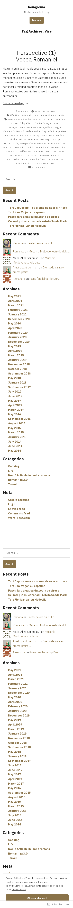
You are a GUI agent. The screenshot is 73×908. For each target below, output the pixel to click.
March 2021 (16, 305)
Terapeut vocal (17, 155)
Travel (12, 484)
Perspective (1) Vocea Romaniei (36, 56)
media (51, 135)
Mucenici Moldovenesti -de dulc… (49, 251)
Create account (18, 500)
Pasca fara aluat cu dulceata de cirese (33, 217)
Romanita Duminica (25, 147)
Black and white (26, 119)
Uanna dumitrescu (37, 159)
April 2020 (15, 328)
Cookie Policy (19, 889)
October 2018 (17, 369)
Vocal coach (29, 163)
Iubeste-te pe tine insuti (16, 135)
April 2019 (15, 351)
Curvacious (59, 119)
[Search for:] (36, 179)
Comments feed (19, 513)
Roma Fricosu (58, 143)
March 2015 (16, 432)
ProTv (47, 143)
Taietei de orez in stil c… (41, 243)
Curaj (49, 119)
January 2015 (17, 437)
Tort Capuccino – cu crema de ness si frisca (37, 208)
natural (22, 139)
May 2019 (14, 346)
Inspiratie (47, 131)
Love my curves (38, 135)
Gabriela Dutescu (12, 131)
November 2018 (19, 364)
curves (15, 123)
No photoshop (52, 139)
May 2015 (14, 428)
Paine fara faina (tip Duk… (44, 279)
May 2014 (14, 450)
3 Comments (38, 167)
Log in (12, 504)
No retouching (11, 143)
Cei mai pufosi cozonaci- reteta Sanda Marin (38, 221)
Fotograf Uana (50, 123)
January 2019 (17, 360)
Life (12, 115)
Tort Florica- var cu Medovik (27, 226)
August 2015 (16, 423)
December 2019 (19, 342)
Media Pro (61, 135)
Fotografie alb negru (50, 127)
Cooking (13, 466)
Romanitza (60, 147)
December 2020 (19, 319)
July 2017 (14, 391)
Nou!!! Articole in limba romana (31, 115)
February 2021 (18, 310)
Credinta (40, 119)
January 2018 (17, 382)
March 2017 (16, 410)
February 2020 (18, 332)
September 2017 (19, 387)
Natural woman (36, 139)
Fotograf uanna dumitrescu (23, 127)
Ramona (18, 243)
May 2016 (14, 414)
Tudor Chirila (12, 159)
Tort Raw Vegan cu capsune (26, 212)
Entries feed (16, 509)
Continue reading (13, 103)
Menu (38, 20)
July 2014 (14, 441)
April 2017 (15, 405)
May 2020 (14, 323)
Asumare (12, 119)
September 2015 (19, 419)
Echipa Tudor (26, 123)
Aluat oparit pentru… (25, 267)
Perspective (26, 143)
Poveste (38, 143)
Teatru (61, 151)
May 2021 (14, 296)
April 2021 (15, 301)
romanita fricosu (45, 147)
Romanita (23, 111)
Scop (15, 151)
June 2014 (15, 446)
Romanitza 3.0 (55, 115)
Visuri (19, 163)
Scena (8, 151)
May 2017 (14, 401)
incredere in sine (32, 131)
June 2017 (15, 396)
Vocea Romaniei (45, 163)
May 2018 (14, 378)
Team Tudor (50, 151)
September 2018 (19, 373)
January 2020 (17, 337)
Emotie (38, 123)
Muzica (13, 139)
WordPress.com (19, 518)
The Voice (31, 155)
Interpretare (59, 131)
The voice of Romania (49, 155)
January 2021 (17, 314)
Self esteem (26, 151)
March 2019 (16, 355)
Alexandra (19, 279)
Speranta (38, 151)
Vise (51, 159)
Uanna (23, 159)
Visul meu (59, 159)
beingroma (36, 7)
